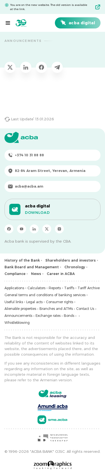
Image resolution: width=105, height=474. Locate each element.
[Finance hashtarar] (53, 438)
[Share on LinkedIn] (25, 67)
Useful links (13, 302)
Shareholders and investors (70, 260)
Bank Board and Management (31, 267)
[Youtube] (21, 228)
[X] (46, 228)
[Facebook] (8, 228)
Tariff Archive (89, 288)
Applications (14, 288)
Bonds (69, 315)
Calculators (36, 288)
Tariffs (69, 288)
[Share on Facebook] (41, 67)
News (36, 274)
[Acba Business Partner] (52, 419)
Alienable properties (20, 309)
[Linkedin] (34, 228)
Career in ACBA (61, 274)
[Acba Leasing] (52, 393)
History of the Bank (22, 260)
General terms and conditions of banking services (44, 295)
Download (37, 212)
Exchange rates (48, 315)
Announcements (18, 315)
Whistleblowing (17, 322)
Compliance (14, 274)
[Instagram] (59, 228)
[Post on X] (10, 67)
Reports (55, 288)
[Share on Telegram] (57, 67)
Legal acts (34, 302)
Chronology (74, 267)
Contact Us (85, 309)
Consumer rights (59, 302)
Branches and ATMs (56, 309)
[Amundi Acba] (52, 407)
